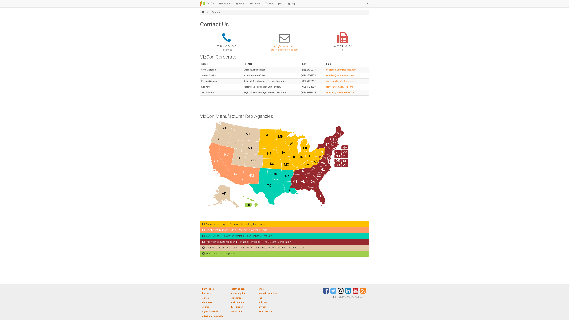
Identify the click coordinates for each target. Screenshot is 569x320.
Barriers (206, 293)
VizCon (211, 3)
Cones (205, 298)
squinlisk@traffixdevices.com (340, 75)
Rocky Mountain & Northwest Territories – (255, 247)
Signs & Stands (210, 311)
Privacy (262, 307)
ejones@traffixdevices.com (339, 86)
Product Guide (238, 293)
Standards (235, 298)
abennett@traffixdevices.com (340, 92)
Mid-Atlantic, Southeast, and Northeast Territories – (248, 241)
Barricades (208, 289)
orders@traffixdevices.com (284, 49)
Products (226, 3)
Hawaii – (220, 253)
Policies (263, 302)
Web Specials (265, 311)
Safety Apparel (238, 289)
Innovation (236, 311)
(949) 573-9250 (342, 46)
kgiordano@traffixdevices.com (341, 81)
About (241, 3)
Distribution (236, 307)
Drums (205, 307)
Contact (256, 3)
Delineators (208, 302)
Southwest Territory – (236, 229)
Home (205, 12)
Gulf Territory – (238, 235)
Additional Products (212, 316)
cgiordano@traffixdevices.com (341, 69)
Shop (292, 3)
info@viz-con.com (284, 46)
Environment (237, 302)
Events (270, 3)
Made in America (268, 293)
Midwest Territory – (235, 224)
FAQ (282, 3)
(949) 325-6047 (226, 46)
